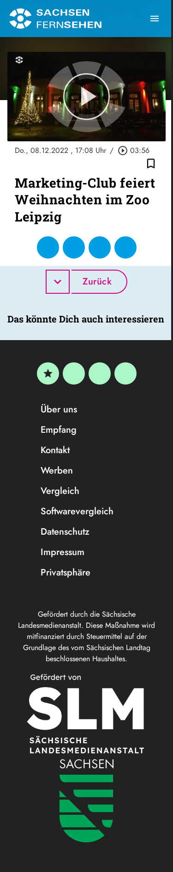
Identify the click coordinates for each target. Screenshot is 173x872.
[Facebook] (74, 373)
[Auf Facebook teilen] (48, 247)
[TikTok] (125, 373)
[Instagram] (100, 373)
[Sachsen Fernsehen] (55, 18)
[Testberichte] (48, 373)
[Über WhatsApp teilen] (100, 247)
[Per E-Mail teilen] (125, 247)
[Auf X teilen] (74, 247)
